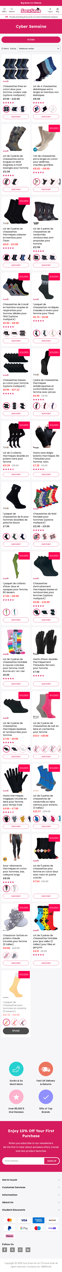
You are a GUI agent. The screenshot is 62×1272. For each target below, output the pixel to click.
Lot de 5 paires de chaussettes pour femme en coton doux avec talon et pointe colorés (45, 871)
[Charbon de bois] (44, 333)
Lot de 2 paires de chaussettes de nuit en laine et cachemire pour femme (46, 728)
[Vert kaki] (6, 612)
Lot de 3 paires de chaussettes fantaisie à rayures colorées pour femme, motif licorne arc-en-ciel (15, 665)
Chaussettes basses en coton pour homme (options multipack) (16, 383)
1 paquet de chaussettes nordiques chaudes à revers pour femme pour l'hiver (46, 309)
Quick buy (16, 116)
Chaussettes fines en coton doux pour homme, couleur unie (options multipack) (15, 91)
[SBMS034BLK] (36, 257)
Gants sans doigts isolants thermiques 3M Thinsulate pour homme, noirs (46, 457)
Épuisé (16, 1030)
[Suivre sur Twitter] (12, 1249)
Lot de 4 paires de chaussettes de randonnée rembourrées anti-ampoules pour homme (43, 236)
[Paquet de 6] (14, 109)
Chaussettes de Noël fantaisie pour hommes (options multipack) (44, 518)
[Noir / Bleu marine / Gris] (14, 257)
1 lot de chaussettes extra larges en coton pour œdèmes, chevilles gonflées (45, 161)
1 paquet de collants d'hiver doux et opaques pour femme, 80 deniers (15, 588)
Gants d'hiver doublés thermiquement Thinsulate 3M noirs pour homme (45, 664)
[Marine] (22, 536)
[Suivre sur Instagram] (20, 1249)
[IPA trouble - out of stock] (14, 1022)
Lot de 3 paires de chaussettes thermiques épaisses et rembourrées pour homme (15, 729)
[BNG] (36, 109)
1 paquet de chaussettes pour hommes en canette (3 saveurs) (14, 1007)
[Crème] (52, 333)
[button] (12, 10)
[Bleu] (22, 257)
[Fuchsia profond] (44, 405)
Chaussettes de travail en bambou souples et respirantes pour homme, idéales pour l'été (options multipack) (15, 312)
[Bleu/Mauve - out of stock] (36, 748)
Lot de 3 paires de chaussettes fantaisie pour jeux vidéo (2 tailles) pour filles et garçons (45, 941)
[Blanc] (52, 109)
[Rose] (52, 818)
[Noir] (44, 109)
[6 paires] (14, 333)
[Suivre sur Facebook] (4, 1249)
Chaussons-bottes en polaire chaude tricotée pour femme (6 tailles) (15, 940)
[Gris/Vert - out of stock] (52, 748)
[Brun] (52, 181)
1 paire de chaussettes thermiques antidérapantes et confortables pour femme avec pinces (45, 386)
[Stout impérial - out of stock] (22, 1022)
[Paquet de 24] (6, 109)
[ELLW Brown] (6, 181)
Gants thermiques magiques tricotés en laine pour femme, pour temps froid (15, 800)
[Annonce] (31, 3)
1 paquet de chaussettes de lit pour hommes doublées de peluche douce (16, 518)
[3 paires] (6, 333)
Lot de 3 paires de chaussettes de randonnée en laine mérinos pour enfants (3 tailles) (45, 801)
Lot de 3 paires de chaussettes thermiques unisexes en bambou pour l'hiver (14, 234)
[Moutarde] (22, 818)
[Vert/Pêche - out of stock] (44, 748)
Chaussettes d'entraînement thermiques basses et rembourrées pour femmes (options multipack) (45, 591)
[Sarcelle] (14, 612)
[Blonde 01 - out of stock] (6, 1022)
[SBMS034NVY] (52, 257)
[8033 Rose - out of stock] (6, 955)
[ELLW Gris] (14, 181)
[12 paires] (22, 333)
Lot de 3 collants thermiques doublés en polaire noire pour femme (16, 457)
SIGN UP (51, 1161)
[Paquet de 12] (22, 109)
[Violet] (52, 405)
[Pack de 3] (36, 612)
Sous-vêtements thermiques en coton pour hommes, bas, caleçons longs (15, 870)
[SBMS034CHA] (44, 257)
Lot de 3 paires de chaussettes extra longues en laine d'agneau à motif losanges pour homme (15, 162)
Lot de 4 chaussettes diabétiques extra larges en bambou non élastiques (46, 91)
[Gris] (14, 818)
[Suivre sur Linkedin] (28, 1249)
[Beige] (36, 181)
